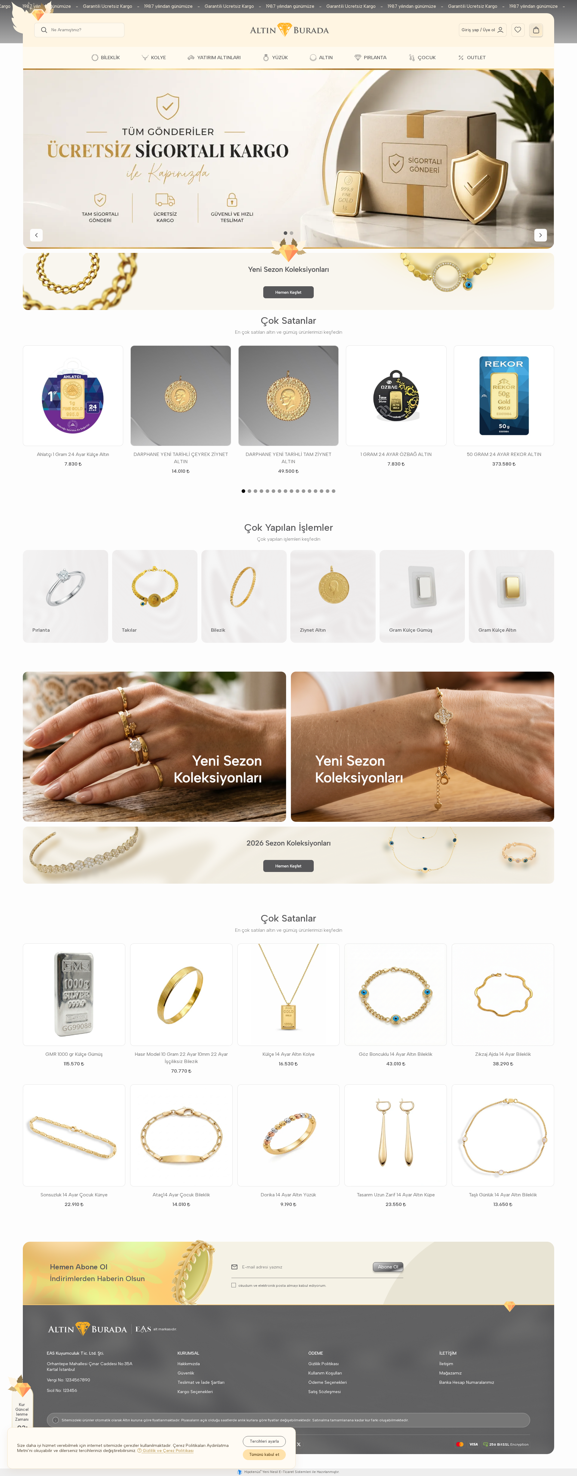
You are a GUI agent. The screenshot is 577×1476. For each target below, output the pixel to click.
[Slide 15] (327, 491)
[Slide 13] (315, 491)
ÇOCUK (427, 57)
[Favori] (517, 29)
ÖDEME (315, 1353)
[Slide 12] (309, 491)
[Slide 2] (291, 233)
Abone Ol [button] (388, 1267)
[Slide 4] (261, 491)
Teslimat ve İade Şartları (201, 1382)
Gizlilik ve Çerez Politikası (168, 1450)
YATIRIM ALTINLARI (219, 57)
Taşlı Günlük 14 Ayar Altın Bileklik (503, 1195)
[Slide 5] (267, 491)
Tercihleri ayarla (264, 1441)
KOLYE (158, 57)
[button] (43, 30)
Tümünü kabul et (264, 1454)
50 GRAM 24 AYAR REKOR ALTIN (504, 454)
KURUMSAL (188, 1353)
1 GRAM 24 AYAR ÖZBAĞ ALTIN (396, 454)
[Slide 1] (285, 233)
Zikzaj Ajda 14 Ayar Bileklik (503, 1054)
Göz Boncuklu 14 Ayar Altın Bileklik (395, 1054)
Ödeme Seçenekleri (327, 1382)
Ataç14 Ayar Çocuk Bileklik (181, 1195)
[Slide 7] (279, 491)
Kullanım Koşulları (325, 1373)
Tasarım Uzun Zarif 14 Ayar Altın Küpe (396, 1195)
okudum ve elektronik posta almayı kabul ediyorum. (282, 1285)
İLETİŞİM (447, 1353)
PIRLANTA (375, 57)
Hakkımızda (189, 1363)
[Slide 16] (333, 491)
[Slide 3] (255, 491)
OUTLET (476, 57)
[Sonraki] (540, 235)
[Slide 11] (303, 491)
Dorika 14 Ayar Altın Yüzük (288, 1195)
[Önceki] (36, 235)
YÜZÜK (280, 57)
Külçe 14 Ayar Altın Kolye (288, 1054)
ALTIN (326, 57)
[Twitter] (299, 1444)
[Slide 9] (291, 491)
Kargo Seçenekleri (195, 1391)
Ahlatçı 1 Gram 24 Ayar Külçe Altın (73, 454)
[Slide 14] (321, 491)
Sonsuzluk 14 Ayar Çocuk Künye (74, 1195)
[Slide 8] (285, 491)
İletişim (446, 1363)
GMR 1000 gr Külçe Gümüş (74, 1054)
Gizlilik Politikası (323, 1363)
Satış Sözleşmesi (324, 1391)
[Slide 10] (297, 491)
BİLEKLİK (110, 57)
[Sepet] (536, 30)
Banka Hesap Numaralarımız (466, 1382)
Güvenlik (186, 1373)
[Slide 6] (273, 491)
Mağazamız (450, 1373)
